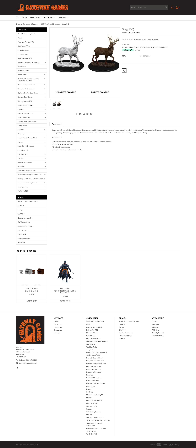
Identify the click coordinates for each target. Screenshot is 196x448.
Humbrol (21, 130)
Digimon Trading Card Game (28, 93)
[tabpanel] (31, 279)
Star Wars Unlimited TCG (27, 170)
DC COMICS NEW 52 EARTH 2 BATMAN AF (65, 292)
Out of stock (65, 301)
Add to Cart (32, 301)
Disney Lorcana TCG (25, 101)
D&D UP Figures (23, 230)
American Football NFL (26, 42)
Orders (154, 321)
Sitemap (56, 333)
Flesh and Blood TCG (25, 113)
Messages (155, 324)
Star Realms (22, 66)
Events (24, 18)
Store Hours (35, 18)
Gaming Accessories (25, 218)
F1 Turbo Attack (23, 50)
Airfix (20, 38)
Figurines (21, 109)
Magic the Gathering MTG (27, 138)
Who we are (48, 18)
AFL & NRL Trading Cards (27, 34)
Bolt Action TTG (24, 46)
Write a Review (152, 40)
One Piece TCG (23, 150)
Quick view (31, 276)
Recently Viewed (158, 333)
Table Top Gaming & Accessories (29, 175)
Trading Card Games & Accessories (30, 179)
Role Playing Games (25, 162)
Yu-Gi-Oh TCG (23, 191)
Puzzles (20, 158)
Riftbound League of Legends (28, 62)
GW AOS (21, 214)
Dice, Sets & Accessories (27, 89)
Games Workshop (24, 117)
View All (21, 242)
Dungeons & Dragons (25, 105)
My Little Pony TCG (25, 58)
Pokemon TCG (23, 154)
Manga (20, 142)
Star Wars (21, 166)
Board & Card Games (25, 97)
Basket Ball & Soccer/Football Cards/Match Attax (28, 80)
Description (56, 124)
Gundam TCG (23, 54)
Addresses (155, 327)
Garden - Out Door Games (27, 121)
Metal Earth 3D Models (26, 146)
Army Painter (22, 75)
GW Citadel (22, 234)
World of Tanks (23, 70)
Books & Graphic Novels (26, 85)
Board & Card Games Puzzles (28, 202)
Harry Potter (22, 126)
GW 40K (21, 206)
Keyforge (21, 134)
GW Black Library (24, 222)
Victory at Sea (23, 187)
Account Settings (158, 336)
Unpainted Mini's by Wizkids (28, 183)
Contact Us (62, 18)
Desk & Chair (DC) (31, 291)
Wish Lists (155, 330)
